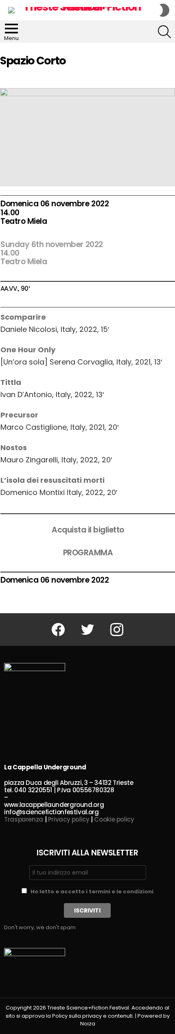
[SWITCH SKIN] (164, 10)
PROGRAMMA (88, 552)
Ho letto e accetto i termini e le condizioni (92, 891)
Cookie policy (114, 819)
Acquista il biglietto (88, 529)
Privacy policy (69, 819)
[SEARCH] (164, 32)
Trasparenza (23, 819)
